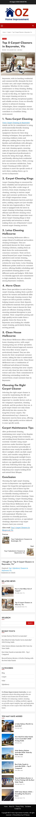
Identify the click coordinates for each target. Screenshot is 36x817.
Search (6, 617)
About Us (11, 806)
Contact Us (17, 809)
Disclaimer (28, 806)
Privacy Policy (20, 806)
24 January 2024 (20, 606)
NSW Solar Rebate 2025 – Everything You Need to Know (24, 794)
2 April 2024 (19, 593)
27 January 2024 (12, 50)
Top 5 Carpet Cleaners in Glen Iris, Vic (23, 604)
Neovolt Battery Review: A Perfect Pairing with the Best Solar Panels (24, 780)
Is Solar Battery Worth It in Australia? (14, 636)
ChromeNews (17, 815)
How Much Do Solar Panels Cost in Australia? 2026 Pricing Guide (24, 739)
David (4, 50)
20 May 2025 (19, 784)
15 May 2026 (19, 743)
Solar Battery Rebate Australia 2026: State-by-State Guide (23, 753)
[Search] (33, 25)
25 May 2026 (19, 728)
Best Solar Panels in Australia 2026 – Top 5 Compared (23, 766)
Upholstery (5, 684)
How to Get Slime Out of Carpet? (23, 590)
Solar (3, 681)
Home (6, 806)
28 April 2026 (19, 756)
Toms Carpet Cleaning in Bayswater (16, 123)
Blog (3, 673)
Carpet (4, 38)
